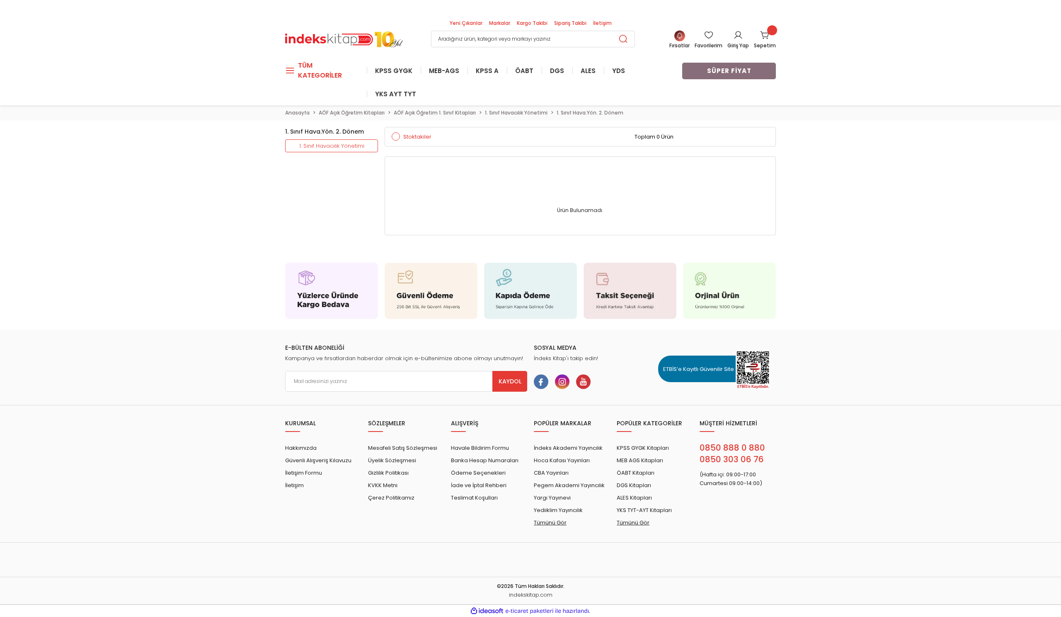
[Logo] (344, 38)
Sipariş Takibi (570, 23)
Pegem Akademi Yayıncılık (569, 485)
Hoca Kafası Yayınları (562, 460)
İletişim (602, 23)
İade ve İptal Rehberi (478, 485)
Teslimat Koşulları (474, 498)
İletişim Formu (303, 473)
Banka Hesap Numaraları (484, 460)
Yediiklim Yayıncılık (558, 510)
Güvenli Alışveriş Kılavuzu (318, 460)
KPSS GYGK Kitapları (643, 448)
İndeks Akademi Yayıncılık (568, 448)
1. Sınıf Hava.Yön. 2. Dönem (590, 112)
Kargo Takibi (532, 23)
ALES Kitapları (634, 498)
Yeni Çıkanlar (466, 23)
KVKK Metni (382, 485)
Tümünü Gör (550, 523)
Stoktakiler (417, 137)
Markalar (499, 23)
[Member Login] (738, 35)
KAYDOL (510, 381)
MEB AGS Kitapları (640, 460)
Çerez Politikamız (391, 498)
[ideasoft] (487, 611)
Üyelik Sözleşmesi (392, 460)
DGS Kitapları (634, 485)
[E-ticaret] (529, 611)
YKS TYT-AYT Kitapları (644, 510)
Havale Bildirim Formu (480, 448)
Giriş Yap (738, 45)
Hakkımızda (301, 448)
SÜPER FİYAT (729, 70)
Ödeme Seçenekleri (478, 473)
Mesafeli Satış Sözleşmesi (402, 448)
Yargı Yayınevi (552, 498)
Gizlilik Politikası (388, 473)
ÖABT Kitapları (635, 473)
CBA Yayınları (551, 473)
